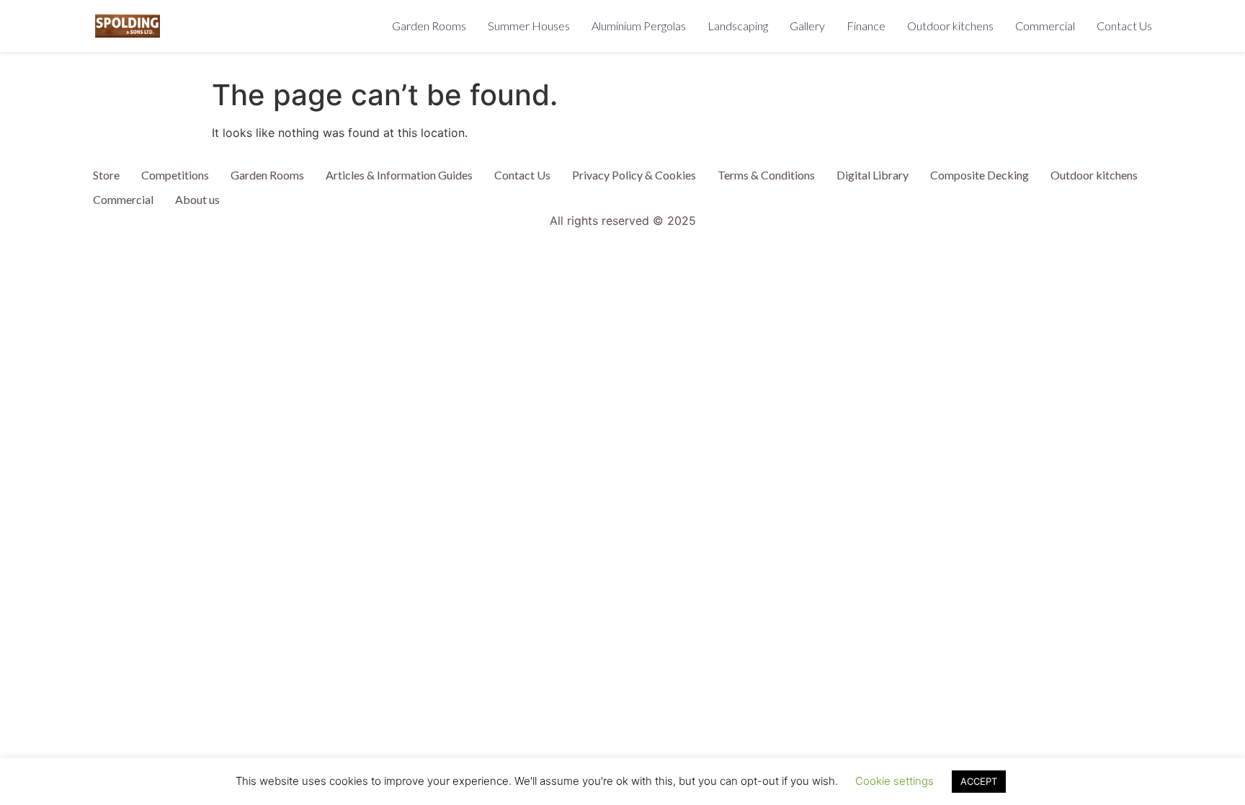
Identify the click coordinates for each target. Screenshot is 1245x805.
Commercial (1045, 25)
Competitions (175, 175)
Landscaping (738, 25)
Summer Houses (529, 25)
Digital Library (872, 175)
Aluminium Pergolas (639, 25)
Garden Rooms (429, 25)
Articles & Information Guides (399, 175)
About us (197, 199)
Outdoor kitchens (950, 25)
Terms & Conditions (766, 175)
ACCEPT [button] (978, 781)
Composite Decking (979, 175)
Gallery (807, 25)
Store (106, 175)
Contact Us (1124, 25)
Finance (866, 25)
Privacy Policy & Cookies (634, 175)
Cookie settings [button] (894, 781)
